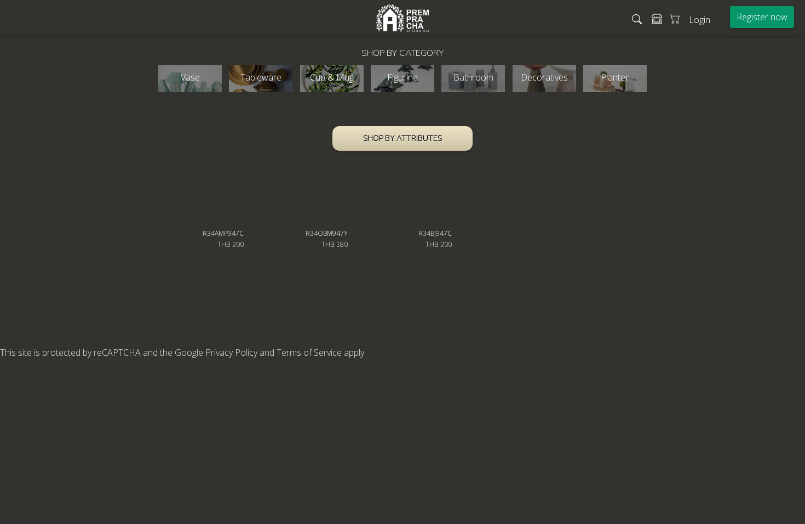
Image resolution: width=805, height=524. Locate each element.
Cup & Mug (332, 77)
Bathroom (473, 77)
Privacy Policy (231, 352)
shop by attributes (402, 138)
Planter (615, 77)
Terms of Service (309, 352)
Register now (762, 17)
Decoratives (544, 77)
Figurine (402, 77)
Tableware (260, 77)
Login (699, 20)
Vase (190, 77)
